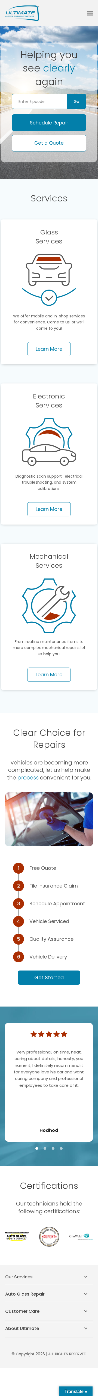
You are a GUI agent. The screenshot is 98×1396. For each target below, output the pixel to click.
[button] (90, 13)
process (28, 777)
